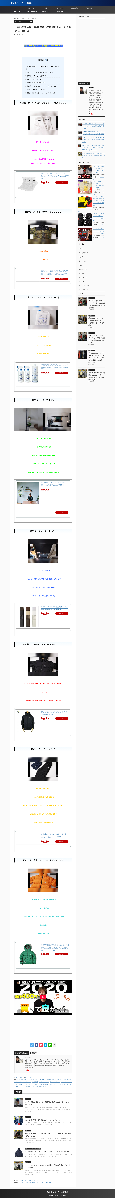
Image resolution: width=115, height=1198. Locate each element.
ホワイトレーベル (19, 1086)
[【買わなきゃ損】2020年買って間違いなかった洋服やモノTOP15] (45, 1045)
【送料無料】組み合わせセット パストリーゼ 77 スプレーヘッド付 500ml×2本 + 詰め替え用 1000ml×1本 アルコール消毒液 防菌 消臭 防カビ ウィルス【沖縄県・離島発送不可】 (55, 366)
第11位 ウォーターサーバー (35, 83)
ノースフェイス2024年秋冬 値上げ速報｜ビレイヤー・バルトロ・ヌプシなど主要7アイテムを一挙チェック (96, 357)
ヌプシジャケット (44, 1086)
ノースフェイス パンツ (30, 1079)
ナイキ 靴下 (19, 1079)
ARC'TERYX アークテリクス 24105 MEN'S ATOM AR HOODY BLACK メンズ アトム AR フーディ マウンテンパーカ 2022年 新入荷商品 (55, 713)
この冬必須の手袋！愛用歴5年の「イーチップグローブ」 (43, 1120)
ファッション (31, 8)
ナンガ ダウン (59, 1079)
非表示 (45, 60)
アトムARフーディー (22, 1084)
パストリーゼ (40, 1079)
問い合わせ (89, 8)
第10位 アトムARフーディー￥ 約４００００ (41, 86)
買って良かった (20, 1077)
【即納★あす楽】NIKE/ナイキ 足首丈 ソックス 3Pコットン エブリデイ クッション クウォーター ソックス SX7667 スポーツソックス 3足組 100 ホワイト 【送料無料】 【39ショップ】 (55, 176)
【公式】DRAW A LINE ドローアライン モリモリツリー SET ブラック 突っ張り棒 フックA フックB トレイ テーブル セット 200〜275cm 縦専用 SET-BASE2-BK (55, 484)
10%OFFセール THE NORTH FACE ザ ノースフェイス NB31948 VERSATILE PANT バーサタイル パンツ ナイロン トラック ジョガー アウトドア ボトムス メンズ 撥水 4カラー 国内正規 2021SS (54, 835)
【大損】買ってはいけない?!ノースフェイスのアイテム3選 (98, 231)
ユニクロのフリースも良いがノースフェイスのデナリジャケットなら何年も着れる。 (98, 201)
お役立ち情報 (74, 8)
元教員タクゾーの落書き (22, 3)
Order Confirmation (31, 11)
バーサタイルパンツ (44, 1082)
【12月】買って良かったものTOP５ (30, 1180)
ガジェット (60, 8)
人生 (46, 8)
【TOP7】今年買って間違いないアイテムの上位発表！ (36, 1182)
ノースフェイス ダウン (35, 1084)
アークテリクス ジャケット (23, 1082)
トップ (17, 8)
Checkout (17, 11)
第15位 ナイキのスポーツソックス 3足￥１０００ (42, 68)
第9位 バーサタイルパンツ (35, 89)
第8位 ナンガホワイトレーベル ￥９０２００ (41, 93)
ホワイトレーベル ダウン (50, 1084)
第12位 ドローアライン (34, 79)
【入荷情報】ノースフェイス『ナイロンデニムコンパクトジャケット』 (48, 1151)
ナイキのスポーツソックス (31, 1086)
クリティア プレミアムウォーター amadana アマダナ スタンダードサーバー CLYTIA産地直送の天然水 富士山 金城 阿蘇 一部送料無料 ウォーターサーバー (54, 608)
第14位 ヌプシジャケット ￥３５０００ (39, 72)
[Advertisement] (54, 502)
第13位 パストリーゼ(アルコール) (37, 76)
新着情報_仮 (60, 11)
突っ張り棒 (35, 1082)
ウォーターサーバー (55, 1082)
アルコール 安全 (50, 1079)
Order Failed (45, 11)
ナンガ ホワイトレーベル (64, 1084)
